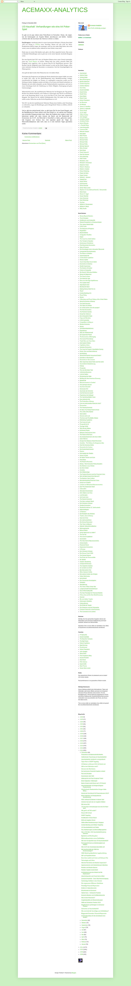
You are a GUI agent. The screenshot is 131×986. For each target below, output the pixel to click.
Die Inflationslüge (85, 472)
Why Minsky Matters (85, 428)
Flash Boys (83, 459)
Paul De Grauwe (84, 154)
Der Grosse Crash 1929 (86, 553)
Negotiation (83, 230)
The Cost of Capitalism (86, 536)
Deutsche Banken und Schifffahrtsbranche (93, 895)
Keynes (82, 451)
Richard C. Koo (84, 160)
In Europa (82, 549)
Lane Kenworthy (84, 127)
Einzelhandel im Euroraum (88, 890)
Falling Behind (84, 603)
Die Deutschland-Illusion (87, 449)
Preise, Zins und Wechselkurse (88, 351)
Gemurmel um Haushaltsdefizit (89, 908)
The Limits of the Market (86, 411)
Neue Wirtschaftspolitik (86, 590)
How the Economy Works (87, 445)
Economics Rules (85, 430)
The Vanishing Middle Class (87, 397)
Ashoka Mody (83, 77)
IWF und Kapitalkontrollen (88, 855)
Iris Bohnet (83, 104)
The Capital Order (85, 282)
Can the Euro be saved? (86, 393)
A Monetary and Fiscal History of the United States (93, 299)
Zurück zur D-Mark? (85, 482)
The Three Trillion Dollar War (88, 586)
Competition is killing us (86, 322)
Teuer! (81, 291)
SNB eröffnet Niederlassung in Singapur (92, 822)
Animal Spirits (84, 543)
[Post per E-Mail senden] (46, 128)
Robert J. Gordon (84, 169)
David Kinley (83, 92)
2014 (81, 745)
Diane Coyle (83, 98)
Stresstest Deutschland (86, 491)
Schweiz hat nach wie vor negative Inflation (93, 802)
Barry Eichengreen (85, 79)
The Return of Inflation (86, 253)
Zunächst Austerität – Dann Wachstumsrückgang (94, 878)
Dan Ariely (83, 88)
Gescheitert (83, 539)
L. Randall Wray (84, 125)
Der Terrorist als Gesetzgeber (88, 580)
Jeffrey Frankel (84, 115)
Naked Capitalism (85, 643)
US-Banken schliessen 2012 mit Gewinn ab (93, 764)
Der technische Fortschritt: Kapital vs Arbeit (93, 771)
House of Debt (84, 455)
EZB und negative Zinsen (88, 820)
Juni (83, 932)
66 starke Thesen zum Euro (87, 457)
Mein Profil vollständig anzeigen (97, 28)
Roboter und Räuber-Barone (89, 867)
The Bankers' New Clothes (87, 478)
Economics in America (86, 264)
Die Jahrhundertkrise (85, 520)
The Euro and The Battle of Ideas (89, 418)
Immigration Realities (86, 235)
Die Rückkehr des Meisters (87, 513)
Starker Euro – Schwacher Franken (91, 893)
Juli (83, 930)
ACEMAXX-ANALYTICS (55, 9)
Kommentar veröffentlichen (32, 137)
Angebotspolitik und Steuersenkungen (92, 900)
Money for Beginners (85, 274)
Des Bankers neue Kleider (87, 466)
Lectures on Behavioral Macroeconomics (91, 484)
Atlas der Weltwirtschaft (86, 332)
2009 (81, 952)
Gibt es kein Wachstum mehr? (89, 766)
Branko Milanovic (84, 81)
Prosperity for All (84, 424)
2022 (81, 726)
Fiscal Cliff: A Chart (86, 813)
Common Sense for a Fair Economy (90, 609)
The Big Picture (84, 641)
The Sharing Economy (86, 407)
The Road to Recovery (86, 461)
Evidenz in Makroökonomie (89, 888)
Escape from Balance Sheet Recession (91, 441)
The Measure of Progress (87, 228)
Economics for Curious (86, 447)
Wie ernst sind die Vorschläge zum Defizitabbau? (95, 911)
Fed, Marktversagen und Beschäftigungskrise (93, 829)
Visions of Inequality (85, 270)
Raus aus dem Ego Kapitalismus (89, 280)
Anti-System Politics (85, 343)
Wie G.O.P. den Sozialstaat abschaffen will (93, 847)
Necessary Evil (84, 389)
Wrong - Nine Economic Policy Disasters (91, 464)
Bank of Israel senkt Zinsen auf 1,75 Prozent (93, 783)
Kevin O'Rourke (84, 123)
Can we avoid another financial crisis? (90, 403)
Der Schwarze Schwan (86, 503)
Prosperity (82, 368)
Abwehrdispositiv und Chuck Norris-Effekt (92, 876)
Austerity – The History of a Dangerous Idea (92, 443)
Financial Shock (84, 545)
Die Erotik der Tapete (85, 605)
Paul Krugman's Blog (85, 655)
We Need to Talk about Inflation (88, 272)
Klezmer (82, 597)
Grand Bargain (33, 61)
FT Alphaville (83, 635)
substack (81, 44)
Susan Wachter (84, 196)
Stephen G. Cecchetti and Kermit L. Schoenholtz (93, 190)
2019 (81, 733)
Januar (84, 944)
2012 (81, 750)
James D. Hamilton (85, 106)
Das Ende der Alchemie (86, 391)
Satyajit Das (83, 179)
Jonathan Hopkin (84, 119)
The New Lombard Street (87, 501)
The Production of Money (87, 401)
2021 (81, 729)
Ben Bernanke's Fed (85, 570)
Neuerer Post (26, 140)
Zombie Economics (85, 505)
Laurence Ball (84, 129)
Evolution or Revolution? (87, 357)
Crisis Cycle (83, 226)
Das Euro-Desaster (85, 386)
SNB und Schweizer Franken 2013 (91, 902)
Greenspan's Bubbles (86, 601)
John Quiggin (83, 117)
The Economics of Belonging (88, 337)
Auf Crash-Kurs (84, 497)
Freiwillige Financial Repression (90, 885)
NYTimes (37, 44)
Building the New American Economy (90, 378)
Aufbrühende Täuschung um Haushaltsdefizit (93, 757)
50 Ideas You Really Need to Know (89, 409)
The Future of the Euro (86, 434)
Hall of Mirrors (84, 439)
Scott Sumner (83, 183)
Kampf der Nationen (85, 314)
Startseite (47, 140)
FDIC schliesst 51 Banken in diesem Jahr (92, 799)
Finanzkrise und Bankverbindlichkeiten (92, 754)
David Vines (83, 94)
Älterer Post (68, 140)
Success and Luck (85, 416)
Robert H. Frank (84, 165)
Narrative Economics (85, 347)
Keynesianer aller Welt (87, 776)
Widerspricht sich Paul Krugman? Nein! (92, 778)
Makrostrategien (84, 509)
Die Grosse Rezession (86, 522)
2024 (81, 721)
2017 (81, 738)
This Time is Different (85, 524)
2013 (81, 748)
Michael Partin (84, 140)
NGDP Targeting (85, 815)
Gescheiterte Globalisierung (87, 364)
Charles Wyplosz (84, 85)
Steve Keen (83, 192)
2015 (81, 743)
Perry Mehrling (84, 156)
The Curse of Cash (85, 422)
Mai (83, 934)
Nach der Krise (84, 518)
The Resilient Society (86, 312)
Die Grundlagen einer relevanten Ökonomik (92, 249)
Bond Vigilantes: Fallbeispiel (89, 781)
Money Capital (84, 259)
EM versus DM (85, 804)
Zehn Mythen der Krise (86, 493)
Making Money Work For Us (87, 289)
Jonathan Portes (84, 121)
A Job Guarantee (84, 320)
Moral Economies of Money (87, 301)
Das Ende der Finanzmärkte (87, 557)
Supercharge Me (84, 255)
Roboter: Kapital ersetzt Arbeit (89, 870)
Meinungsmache (84, 528)
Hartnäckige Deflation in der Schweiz (91, 881)
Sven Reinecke (84, 198)
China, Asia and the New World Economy (91, 595)
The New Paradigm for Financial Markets (91, 593)
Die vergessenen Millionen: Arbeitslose (92, 883)
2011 (81, 947)
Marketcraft (83, 380)
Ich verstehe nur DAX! (86, 568)
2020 (81, 731)
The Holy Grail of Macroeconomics (89, 541)
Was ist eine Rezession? (88, 897)
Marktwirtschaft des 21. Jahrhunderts (90, 507)
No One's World (84, 468)
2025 (81, 719)
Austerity (82, 470)
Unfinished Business (85, 372)
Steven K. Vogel (84, 194)
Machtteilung (83, 584)
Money (82, 297)
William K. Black (84, 206)
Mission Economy (85, 324)
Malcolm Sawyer (84, 131)
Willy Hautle (83, 208)
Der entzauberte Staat (86, 316)
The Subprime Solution (86, 566)
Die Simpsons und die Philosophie (89, 607)
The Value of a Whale (86, 305)
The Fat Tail (83, 534)
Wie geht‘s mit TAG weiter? (88, 810)
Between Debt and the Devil (87, 432)
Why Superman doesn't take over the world (92, 362)
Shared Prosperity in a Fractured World (90, 222)
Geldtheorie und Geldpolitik (87, 220)
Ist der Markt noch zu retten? (87, 532)
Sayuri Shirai (83, 181)
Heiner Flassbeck (85, 100)
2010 (81, 949)
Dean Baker (83, 96)
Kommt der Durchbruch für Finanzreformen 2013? (95, 793)
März (83, 939)
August (84, 927)
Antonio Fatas (84, 75)
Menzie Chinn (84, 138)
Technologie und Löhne (88, 860)
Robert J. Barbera (85, 167)
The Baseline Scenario (86, 639)
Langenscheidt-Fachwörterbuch (89, 588)
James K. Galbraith (85, 108)
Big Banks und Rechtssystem (89, 836)
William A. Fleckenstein (86, 204)
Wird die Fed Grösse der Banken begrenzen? (94, 862)
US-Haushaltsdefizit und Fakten (90, 827)
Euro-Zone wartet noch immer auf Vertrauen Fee (94, 858)
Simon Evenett (84, 185)
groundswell (83, 578)
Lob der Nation (84, 374)
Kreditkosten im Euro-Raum (89, 817)
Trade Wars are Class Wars (87, 341)
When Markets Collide (86, 572)
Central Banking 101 (85, 293)
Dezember (85, 752)
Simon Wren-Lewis (85, 187)
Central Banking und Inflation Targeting (92, 825)
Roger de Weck (84, 173)
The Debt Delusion (85, 303)
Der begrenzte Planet (86, 334)
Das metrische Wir (85, 399)
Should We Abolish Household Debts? (90, 355)
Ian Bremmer (83, 102)
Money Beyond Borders (86, 216)
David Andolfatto (84, 90)
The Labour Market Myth (86, 224)
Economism (83, 405)
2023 (81, 724)
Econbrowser (83, 647)
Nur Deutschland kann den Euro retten (90, 437)
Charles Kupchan (85, 83)
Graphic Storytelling (85, 561)
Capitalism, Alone (85, 345)
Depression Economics (86, 547)
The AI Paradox (84, 218)
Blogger (74, 973)
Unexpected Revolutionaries (88, 251)
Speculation (83, 414)
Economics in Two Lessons (87, 359)
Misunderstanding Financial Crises (89, 480)
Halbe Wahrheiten (85, 576)
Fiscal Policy (83, 295)
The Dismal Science (85, 555)
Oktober (84, 922)
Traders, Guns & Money (86, 516)
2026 (81, 717)
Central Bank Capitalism (86, 257)
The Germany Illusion (86, 384)
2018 (81, 736)
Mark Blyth (83, 133)
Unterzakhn (83, 488)
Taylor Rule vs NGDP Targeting (90, 761)
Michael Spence (84, 146)
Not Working (83, 353)
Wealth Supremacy (85, 266)
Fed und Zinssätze (86, 773)
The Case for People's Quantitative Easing (91, 349)
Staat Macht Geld (84, 284)
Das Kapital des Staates (86, 453)
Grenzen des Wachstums (88, 769)
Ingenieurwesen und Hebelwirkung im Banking (94, 865)
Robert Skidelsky (84, 171)
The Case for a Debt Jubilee (87, 239)
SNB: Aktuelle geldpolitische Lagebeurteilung (94, 853)
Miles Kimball (83, 148)
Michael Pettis (84, 142)
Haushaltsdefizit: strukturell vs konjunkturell (93, 759)
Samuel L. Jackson (85, 177)
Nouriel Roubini (84, 657)
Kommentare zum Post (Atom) (37, 143)
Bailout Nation (84, 530)
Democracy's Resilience (86, 243)
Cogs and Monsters (85, 318)
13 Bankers (83, 511)
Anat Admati (83, 73)
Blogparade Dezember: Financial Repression (94, 913)
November (85, 920)
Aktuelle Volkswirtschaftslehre (88, 526)
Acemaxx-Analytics (96, 25)
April (83, 937)
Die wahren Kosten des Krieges (88, 574)
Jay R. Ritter (83, 113)
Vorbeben (82, 582)
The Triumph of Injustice (86, 241)
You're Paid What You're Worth (88, 262)
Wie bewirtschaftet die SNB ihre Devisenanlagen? (90, 850)
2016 (81, 741)
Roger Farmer (84, 175)
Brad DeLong (83, 645)
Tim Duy (82, 202)
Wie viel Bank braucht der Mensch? (89, 476)
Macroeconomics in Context (87, 382)
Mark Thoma (83, 135)
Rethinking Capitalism (86, 420)
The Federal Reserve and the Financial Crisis (92, 474)
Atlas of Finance (84, 247)
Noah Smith (83, 664)
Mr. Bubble (83, 559)
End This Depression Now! (87, 486)
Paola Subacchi (84, 152)
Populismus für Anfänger (86, 395)
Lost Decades (84, 495)
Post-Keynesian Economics (87, 245)
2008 (81, 954)
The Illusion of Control (86, 268)
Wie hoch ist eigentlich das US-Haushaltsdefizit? (94, 840)
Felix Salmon (83, 662)
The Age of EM (84, 426)
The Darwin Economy (86, 499)
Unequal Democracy (85, 563)
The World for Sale (85, 278)
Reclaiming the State (85, 376)
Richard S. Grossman (86, 162)
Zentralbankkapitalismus (86, 328)
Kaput (81, 237)
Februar (84, 942)
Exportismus (83, 330)
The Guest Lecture (85, 276)
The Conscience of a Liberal (87, 611)
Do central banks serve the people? (90, 307)
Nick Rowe (83, 150)
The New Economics (85, 309)
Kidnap (82, 366)
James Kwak (83, 110)
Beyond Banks (84, 232)
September (85, 925)
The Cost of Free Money (86, 339)
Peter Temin (83, 158)
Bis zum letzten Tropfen (86, 599)
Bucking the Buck (84, 287)
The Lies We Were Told (86, 370)
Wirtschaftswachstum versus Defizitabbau (92, 838)
